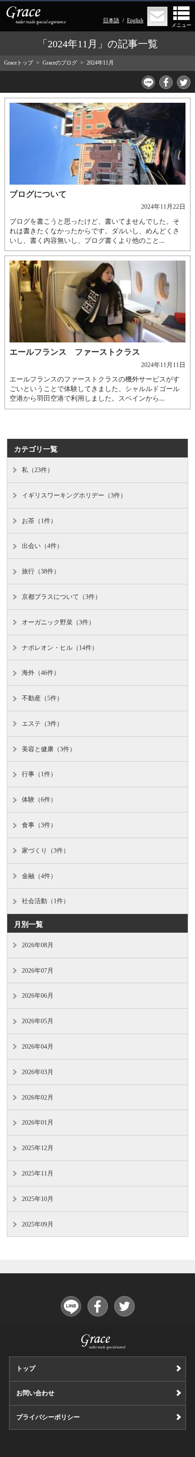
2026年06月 (38, 995)
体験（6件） (39, 799)
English (135, 20)
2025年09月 (38, 1224)
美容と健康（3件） (49, 749)
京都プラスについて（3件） (61, 596)
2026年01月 (38, 1122)
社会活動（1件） (45, 901)
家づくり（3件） (45, 850)
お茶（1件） (39, 520)
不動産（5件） (42, 698)
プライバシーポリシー (48, 1417)
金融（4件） (39, 876)
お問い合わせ (35, 1393)
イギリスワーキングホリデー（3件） (74, 495)
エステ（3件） (42, 723)
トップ (25, 1368)
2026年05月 (38, 1021)
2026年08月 (38, 945)
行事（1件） (39, 774)
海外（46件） (41, 672)
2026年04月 (38, 1046)
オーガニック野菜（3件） (58, 622)
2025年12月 (38, 1148)
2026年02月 (38, 1097)
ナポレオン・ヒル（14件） (60, 647)
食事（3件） (39, 825)
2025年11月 (38, 1173)
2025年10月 (38, 1199)
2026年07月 (38, 970)
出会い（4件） (42, 546)
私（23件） (38, 470)
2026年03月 (38, 1072)
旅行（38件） (41, 571)
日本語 (111, 20)
